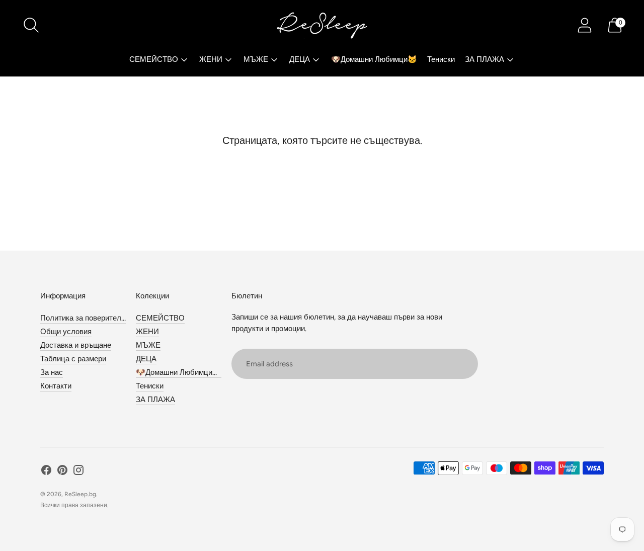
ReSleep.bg (80, 494)
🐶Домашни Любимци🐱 (374, 59)
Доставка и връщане (75, 345)
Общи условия (66, 331)
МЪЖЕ (256, 59)
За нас (51, 372)
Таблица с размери (73, 358)
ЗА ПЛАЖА (484, 59)
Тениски (441, 59)
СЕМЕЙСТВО (153, 59)
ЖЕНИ (210, 59)
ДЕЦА (299, 59)
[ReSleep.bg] (322, 25)
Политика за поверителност (88, 318)
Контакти (55, 385)
